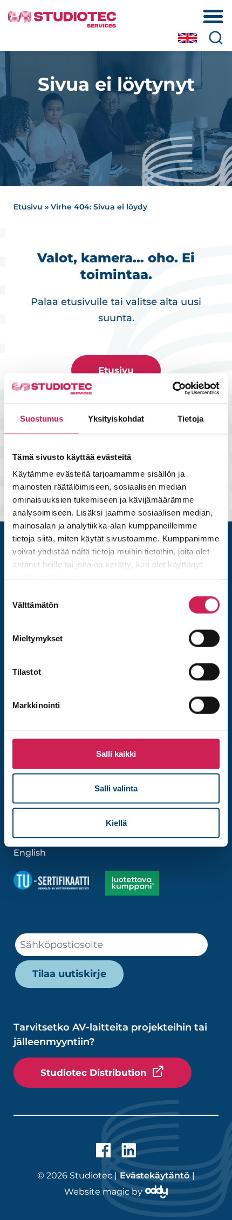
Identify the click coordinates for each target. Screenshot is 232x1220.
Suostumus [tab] (42, 418)
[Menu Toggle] (213, 16)
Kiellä (116, 822)
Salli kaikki (116, 753)
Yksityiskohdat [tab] (116, 418)
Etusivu (28, 207)
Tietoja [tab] (190, 418)
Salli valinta (116, 787)
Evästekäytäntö (154, 1175)
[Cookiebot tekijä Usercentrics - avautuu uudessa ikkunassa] (172, 389)
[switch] (204, 638)
